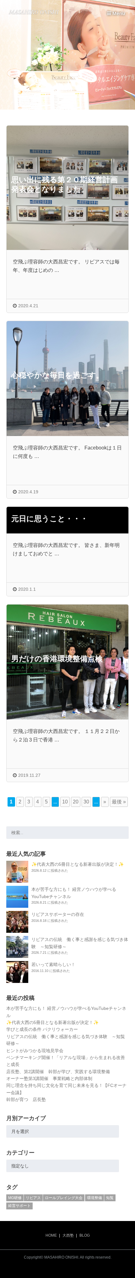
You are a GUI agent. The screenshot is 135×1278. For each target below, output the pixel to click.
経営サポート (19, 1205)
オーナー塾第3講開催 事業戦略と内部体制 (49, 1078)
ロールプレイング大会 (64, 1198)
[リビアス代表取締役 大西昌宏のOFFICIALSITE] (33, 14)
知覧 (110, 1198)
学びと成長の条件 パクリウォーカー (42, 1029)
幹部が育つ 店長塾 (26, 1099)
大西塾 (68, 1235)
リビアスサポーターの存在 (57, 914)
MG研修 (15, 1198)
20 (75, 801)
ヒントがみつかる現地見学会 (34, 1050)
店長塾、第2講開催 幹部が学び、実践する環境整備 (58, 1071)
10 (65, 801)
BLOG (84, 1235)
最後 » (119, 801)
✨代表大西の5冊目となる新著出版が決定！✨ (77, 864)
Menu (118, 13)
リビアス (33, 1198)
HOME (51, 1235)
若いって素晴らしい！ (53, 964)
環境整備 (94, 1198)
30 (86, 801)
